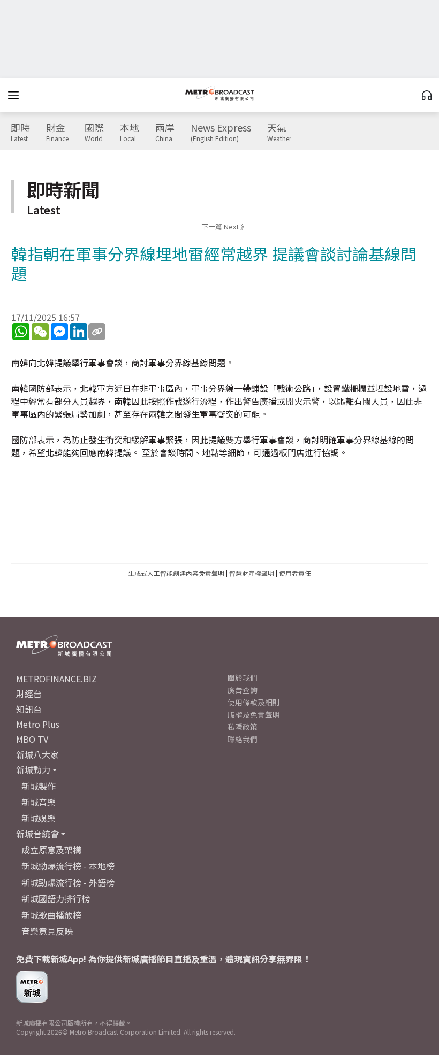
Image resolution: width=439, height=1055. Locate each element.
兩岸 (165, 132)
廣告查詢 (243, 689)
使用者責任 (295, 572)
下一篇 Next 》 (224, 226)
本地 (129, 132)
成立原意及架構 (51, 849)
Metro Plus (37, 724)
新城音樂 (38, 802)
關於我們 (243, 677)
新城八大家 (37, 754)
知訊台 (29, 709)
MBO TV (32, 739)
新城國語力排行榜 (55, 898)
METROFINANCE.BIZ (56, 678)
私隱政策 (243, 726)
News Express (221, 132)
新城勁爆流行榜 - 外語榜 (68, 882)
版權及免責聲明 (254, 714)
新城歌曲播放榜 (51, 914)
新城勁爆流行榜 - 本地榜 (68, 865)
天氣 (279, 132)
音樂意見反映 (47, 931)
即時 (20, 132)
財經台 (29, 693)
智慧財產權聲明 (251, 572)
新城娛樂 (38, 818)
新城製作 (38, 786)
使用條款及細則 (254, 702)
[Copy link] (96, 331)
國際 (94, 132)
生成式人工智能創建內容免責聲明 (176, 572)
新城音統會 (37, 833)
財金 (57, 132)
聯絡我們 (243, 739)
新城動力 (33, 769)
